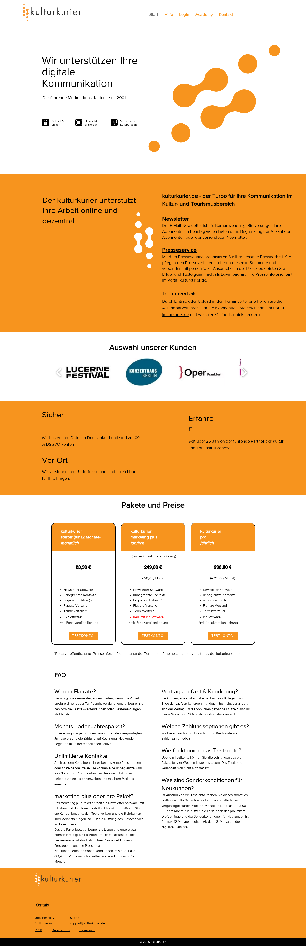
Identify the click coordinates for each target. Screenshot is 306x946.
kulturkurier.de (192, 280)
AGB (38, 930)
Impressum (87, 930)
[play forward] (244, 372)
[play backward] (59, 372)
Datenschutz (61, 930)
